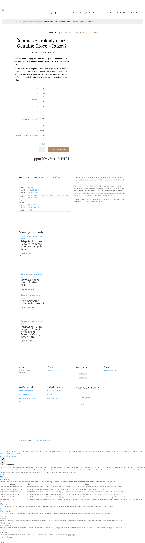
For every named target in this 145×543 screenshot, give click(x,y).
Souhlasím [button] (14, 456)
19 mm (67, 195)
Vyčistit (43, 144)
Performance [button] (4, 509)
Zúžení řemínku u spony (26, 135)
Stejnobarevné (33, 193)
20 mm (30, 197)
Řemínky (76, 13)
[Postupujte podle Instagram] (77, 378)
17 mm (57, 195)
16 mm (51, 195)
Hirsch (30, 210)
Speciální (105, 13)
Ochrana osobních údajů (27, 398)
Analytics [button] (3, 516)
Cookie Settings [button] (5, 456)
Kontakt (49, 394)
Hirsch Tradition (33, 207)
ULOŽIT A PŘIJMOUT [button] (6, 537)
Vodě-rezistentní (88, 33)
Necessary (5, 477)
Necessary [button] (3, 474)
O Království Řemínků (54, 391)
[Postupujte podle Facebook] (77, 374)
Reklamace (22, 402)
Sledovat (83, 374)
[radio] (42, 86)
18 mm (62, 195)
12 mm (30, 195)
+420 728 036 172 (53, 371)
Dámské (30, 205)
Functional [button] (3, 502)
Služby (125, 13)
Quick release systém (33, 22)
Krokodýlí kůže (33, 190)
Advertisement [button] (5, 523)
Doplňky (116, 13)
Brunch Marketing (45, 440)
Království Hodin (52, 398)
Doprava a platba (25, 394)
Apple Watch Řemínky (91, 13)
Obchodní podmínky (26, 391)
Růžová (30, 187)
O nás (133, 13)
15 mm (46, 195)
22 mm (35, 197)
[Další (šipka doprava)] (3, 542)
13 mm (35, 195)
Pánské (36, 205)
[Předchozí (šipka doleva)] (1, 542)
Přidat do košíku (58, 149)
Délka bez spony (29, 119)
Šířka (34, 99)
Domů (18, 22)
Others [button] (2, 530)
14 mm (41, 195)
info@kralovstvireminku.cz (112, 371)
